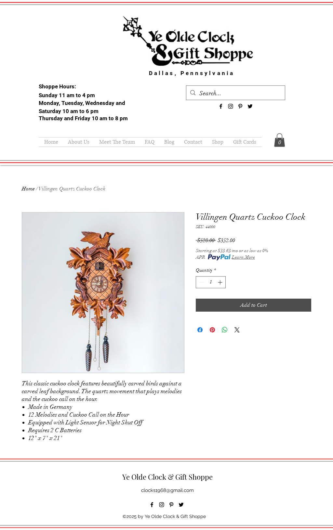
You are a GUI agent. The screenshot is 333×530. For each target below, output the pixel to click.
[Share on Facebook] (200, 330)
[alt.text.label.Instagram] (230, 106)
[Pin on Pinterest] (212, 330)
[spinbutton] (211, 282)
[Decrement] (201, 282)
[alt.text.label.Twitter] (250, 106)
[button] (279, 140)
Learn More (243, 257)
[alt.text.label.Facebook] (221, 106)
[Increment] (221, 282)
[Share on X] (237, 330)
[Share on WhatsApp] (225, 330)
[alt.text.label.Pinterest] (240, 106)
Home (28, 189)
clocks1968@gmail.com (167, 490)
